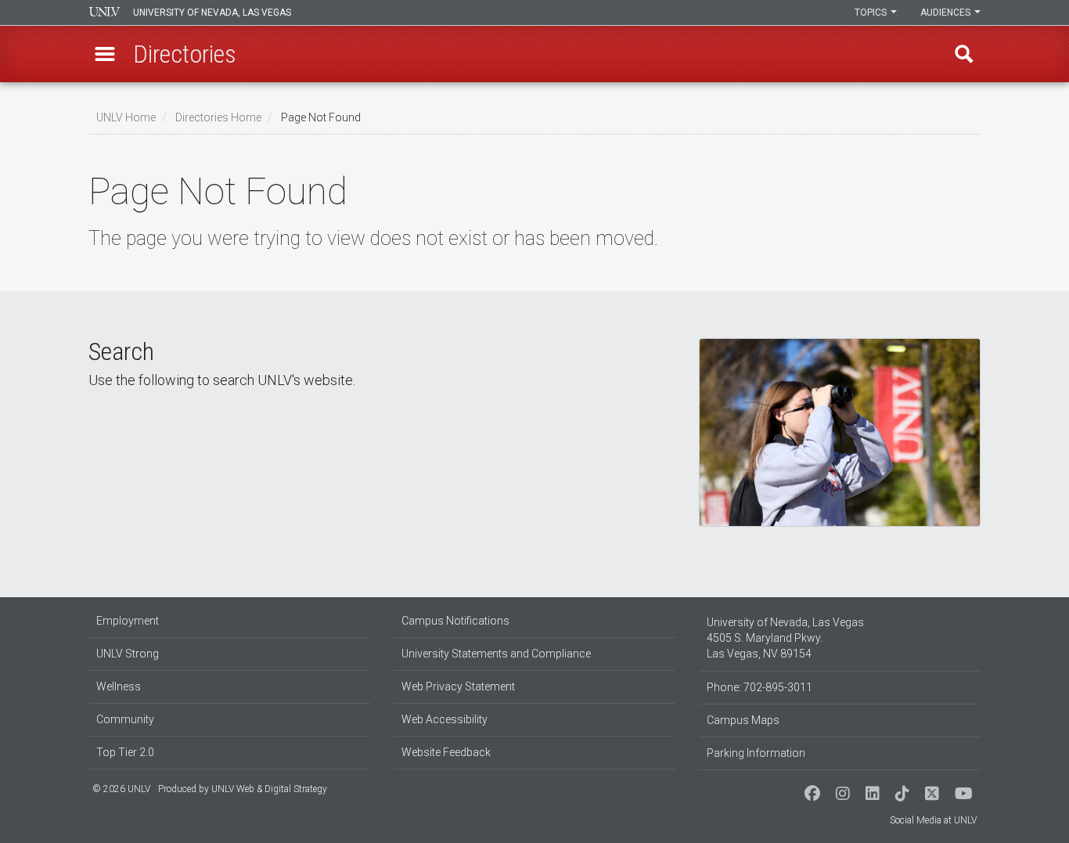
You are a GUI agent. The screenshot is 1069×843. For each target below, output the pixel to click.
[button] (105, 54)
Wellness (118, 686)
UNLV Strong (127, 653)
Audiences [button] (946, 12)
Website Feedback (446, 752)
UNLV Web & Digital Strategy (269, 789)
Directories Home (218, 117)
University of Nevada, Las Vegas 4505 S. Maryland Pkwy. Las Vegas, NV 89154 (785, 638)
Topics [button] (872, 12)
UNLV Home (126, 117)
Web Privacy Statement (458, 686)
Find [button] (964, 54)
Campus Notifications (455, 620)
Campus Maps (743, 720)
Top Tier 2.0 (125, 752)
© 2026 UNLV (121, 789)
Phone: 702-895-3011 (759, 687)
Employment (127, 620)
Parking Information (756, 753)
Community (125, 719)
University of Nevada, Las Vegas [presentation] (212, 12)
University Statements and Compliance (496, 653)
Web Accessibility (444, 719)
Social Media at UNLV (933, 820)
